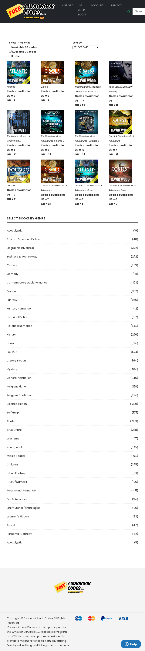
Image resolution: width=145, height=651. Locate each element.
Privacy (116, 5)
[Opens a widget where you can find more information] (130, 644)
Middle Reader (16, 456)
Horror (11, 343)
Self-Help (13, 412)
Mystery (12, 369)
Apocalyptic (14, 230)
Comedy (12, 274)
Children (12, 464)
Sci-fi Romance (17, 499)
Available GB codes (24, 47)
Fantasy (12, 300)
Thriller (11, 421)
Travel (11, 525)
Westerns (13, 438)
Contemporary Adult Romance (27, 282)
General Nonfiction (19, 378)
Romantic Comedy (19, 534)
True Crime (14, 430)
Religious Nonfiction (19, 395)
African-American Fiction (23, 239)
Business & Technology (22, 256)
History (11, 334)
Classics (12, 265)
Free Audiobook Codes (38, 618)
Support (67, 5)
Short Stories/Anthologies (23, 508)
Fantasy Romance (19, 308)
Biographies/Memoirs (21, 248)
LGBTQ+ (12, 352)
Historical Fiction (17, 317)
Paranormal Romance (21, 490)
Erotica (11, 291)
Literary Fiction (16, 360)
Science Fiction (17, 404)
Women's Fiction (18, 516)
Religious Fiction (17, 386)
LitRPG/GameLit (17, 482)
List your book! (82, 10)
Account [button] (97, 5)
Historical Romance (19, 326)
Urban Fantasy (16, 473)
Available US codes (24, 51)
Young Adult (15, 447)
